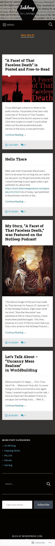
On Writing (10, 445)
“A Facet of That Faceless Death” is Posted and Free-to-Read (27, 65)
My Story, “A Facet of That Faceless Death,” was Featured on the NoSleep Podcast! (24, 232)
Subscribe (43, 504)
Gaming (8, 465)
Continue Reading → (15, 134)
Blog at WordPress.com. (27, 536)
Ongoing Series (12, 450)
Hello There (16, 159)
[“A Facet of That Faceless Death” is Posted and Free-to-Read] (27, 88)
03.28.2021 (13, 415)
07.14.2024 (13, 211)
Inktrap (27, 7)
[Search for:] (27, 484)
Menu (10, 24)
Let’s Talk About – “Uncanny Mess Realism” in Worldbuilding (21, 363)
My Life (8, 455)
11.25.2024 (13, 145)
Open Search (49, 24)
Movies (8, 460)
